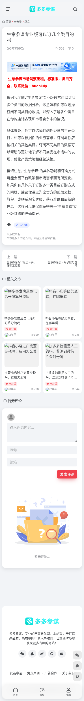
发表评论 (67, 474)
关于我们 (68, 673)
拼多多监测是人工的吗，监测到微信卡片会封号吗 (61, 377)
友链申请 (16, 673)
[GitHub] (52, 654)
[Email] (62, 654)
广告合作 (51, 673)
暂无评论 (15, 400)
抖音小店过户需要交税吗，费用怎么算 (20, 374)
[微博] (42, 654)
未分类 (18, 21)
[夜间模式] (77, 676)
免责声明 (33, 673)
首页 (8, 21)
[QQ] (32, 654)
